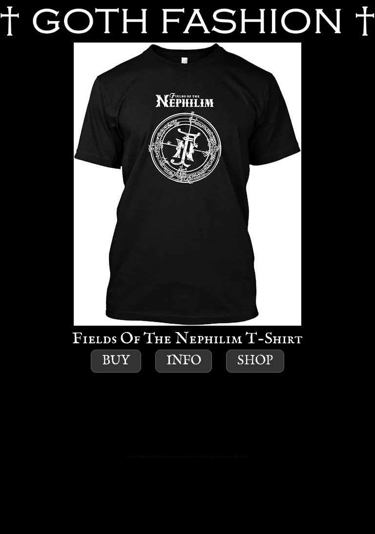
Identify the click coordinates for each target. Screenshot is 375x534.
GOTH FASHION (187, 21)
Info (184, 361)
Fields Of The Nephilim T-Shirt (187, 339)
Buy (116, 361)
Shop (255, 361)
